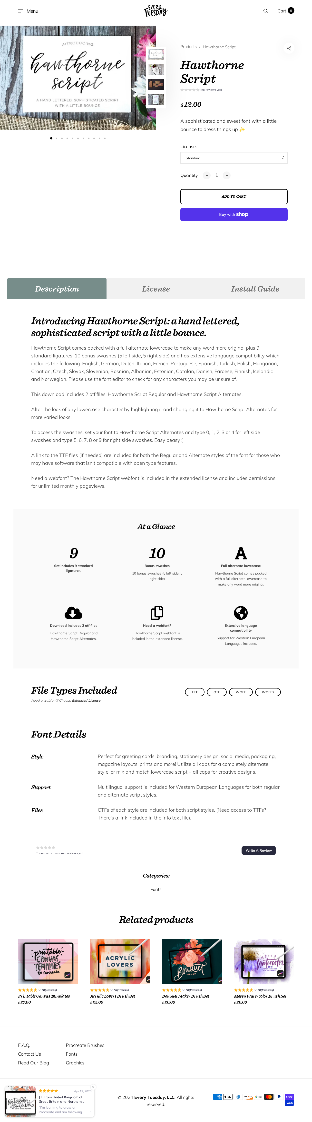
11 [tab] (105, 138)
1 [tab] (51, 138)
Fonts (156, 889)
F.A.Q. (24, 1045)
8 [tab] (88, 138)
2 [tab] (56, 138)
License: (188, 146)
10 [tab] (99, 138)
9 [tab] (94, 138)
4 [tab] (67, 138)
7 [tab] (83, 138)
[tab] (57, 288)
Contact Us (29, 1054)
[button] (201, 90)
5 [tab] (72, 138)
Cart (285, 11)
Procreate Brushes (85, 1045)
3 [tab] (62, 138)
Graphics (75, 1063)
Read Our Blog (33, 1063)
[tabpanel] (78, 78)
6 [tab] (78, 138)
